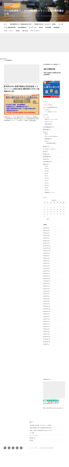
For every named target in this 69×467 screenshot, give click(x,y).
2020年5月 (45, 324)
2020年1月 (45, 334)
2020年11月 (45, 308)
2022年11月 (45, 248)
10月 (46, 187)
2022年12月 (45, 245)
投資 (44, 132)
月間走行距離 (47, 124)
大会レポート (47, 121)
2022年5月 (45, 263)
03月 (46, 171)
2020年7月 (45, 318)
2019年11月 (45, 339)
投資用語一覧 (32, 437)
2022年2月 (45, 270)
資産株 (44, 164)
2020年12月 (45, 306)
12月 (46, 190)
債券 (46, 134)
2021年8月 (45, 286)
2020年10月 (45, 311)
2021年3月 (45, 298)
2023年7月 (45, 227)
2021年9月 (45, 283)
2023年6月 (45, 230)
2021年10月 (45, 281)
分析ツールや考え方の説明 (50, 136)
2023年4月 (45, 235)
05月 (46, 175)
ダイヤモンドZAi (32, 27)
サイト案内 (32, 432)
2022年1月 (45, 273)
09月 (46, 185)
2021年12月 (45, 275)
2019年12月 (45, 336)
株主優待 (45, 154)
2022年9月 (45, 253)
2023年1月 (45, 243)
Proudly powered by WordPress (47, 447)
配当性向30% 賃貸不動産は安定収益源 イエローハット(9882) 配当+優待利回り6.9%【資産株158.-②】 (21, 88)
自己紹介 (18, 30)
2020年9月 (45, 313)
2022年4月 (45, 265)
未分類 (44, 151)
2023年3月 (45, 238)
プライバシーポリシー (35, 30)
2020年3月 (45, 329)
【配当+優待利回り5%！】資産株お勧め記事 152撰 (20, 24)
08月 (46, 182)
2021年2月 (45, 301)
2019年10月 (45, 341)
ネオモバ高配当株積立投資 (9, 27)
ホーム (5, 24)
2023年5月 (45, 233)
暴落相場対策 (47, 138)
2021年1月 (45, 303)
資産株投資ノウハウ (49, 192)
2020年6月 (45, 321)
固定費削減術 (56, 27)
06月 (46, 178)
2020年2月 (45, 331)
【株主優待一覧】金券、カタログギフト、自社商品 (45, 24)
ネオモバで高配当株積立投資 (49, 107)
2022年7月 (45, 258)
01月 (46, 166)
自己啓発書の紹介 (47, 161)
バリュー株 (60, 24)
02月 (46, 168)
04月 (46, 173)
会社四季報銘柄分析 (22, 27)
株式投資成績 (48, 27)
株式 (46, 141)
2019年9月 (45, 344)
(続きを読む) (33, 120)
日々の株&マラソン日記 (48, 149)
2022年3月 (45, 268)
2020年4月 (45, 326)
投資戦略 (45, 146)
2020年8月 (45, 316)
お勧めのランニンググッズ (50, 119)
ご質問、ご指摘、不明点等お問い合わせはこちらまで (41, 430)
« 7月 (47, 218)
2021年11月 (45, 278)
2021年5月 (45, 293)
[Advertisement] (34, 42)
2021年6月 (45, 291)
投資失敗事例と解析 (50, 143)
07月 (46, 180)
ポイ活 (5, 30)
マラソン (11, 30)
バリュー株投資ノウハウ (50, 111)
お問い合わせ (25, 30)
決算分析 (41, 27)
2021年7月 (45, 288)
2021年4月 (45, 296)
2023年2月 (45, 240)
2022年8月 (45, 255)
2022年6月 (45, 260)
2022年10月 (45, 250)
